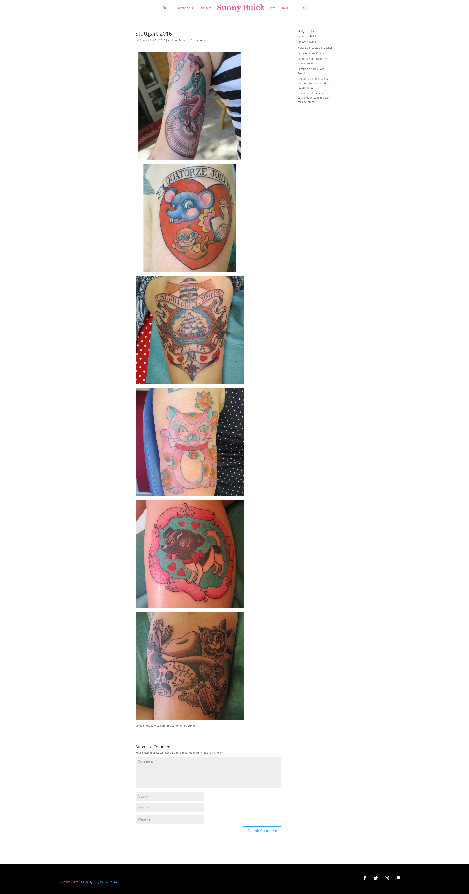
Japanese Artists (307, 36)
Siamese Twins (307, 42)
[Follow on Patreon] (397, 878)
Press (273, 8)
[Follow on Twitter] (375, 878)
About (284, 8)
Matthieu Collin (108, 882)
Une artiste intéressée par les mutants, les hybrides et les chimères (315, 83)
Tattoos (183, 40)
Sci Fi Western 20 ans (311, 53)
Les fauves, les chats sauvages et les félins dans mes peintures (314, 97)
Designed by (92, 882)
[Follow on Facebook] (364, 878)
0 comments (198, 40)
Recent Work (185, 8)
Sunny (143, 40)
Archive (172, 40)
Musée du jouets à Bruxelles (315, 47)
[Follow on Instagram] (386, 878)
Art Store (205, 8)
